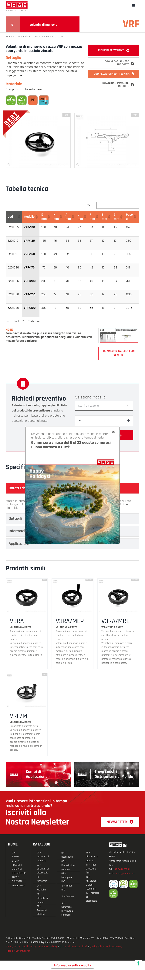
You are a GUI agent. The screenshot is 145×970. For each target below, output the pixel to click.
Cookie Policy (29, 946)
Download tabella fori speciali (119, 353)
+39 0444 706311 (121, 869)
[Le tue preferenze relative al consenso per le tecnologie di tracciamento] (138, 963)
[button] (19, 216)
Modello (99, 397)
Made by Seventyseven (18, 951)
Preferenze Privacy (47, 946)
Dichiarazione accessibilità (73, 946)
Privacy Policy (13, 946)
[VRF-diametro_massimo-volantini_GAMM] (119, 329)
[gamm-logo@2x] (17, 2)
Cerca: (91, 205)
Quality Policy (96, 946)
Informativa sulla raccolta (72, 965)
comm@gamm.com (124, 873)
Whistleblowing (114, 946)
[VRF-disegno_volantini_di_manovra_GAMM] (107, 115)
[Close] (113, 432)
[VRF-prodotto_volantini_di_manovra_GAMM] (38, 115)
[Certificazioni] (124, 888)
